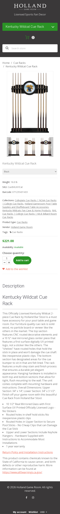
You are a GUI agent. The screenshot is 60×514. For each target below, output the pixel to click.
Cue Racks (19, 63)
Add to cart (22, 260)
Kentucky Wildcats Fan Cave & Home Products (26, 210)
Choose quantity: (13, 253)
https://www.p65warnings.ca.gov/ (22, 472)
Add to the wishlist (16, 269)
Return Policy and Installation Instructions (27, 452)
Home (6, 63)
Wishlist (33, 512)
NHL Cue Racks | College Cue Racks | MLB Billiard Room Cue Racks (29, 214)
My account (19, 512)
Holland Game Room (22, 227)
